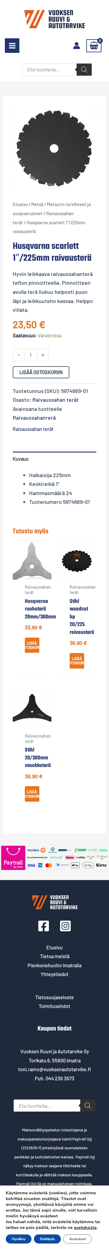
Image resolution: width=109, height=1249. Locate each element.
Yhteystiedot (54, 974)
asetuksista (85, 1227)
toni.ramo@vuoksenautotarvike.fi (54, 1069)
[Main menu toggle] (12, 45)
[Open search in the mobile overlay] (57, 70)
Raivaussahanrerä (34, 417)
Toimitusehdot (54, 1006)
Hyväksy (18, 1239)
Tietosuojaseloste (54, 997)
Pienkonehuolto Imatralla (54, 965)
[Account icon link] (76, 45)
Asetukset (77, 1239)
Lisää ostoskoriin (41, 372)
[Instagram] (65, 926)
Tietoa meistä (54, 956)
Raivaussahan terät (55, 399)
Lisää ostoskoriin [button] (32, 645)
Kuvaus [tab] (20, 459)
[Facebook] (44, 926)
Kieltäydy (47, 1239)
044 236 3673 (60, 1078)
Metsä (37, 204)
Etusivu (20, 204)
